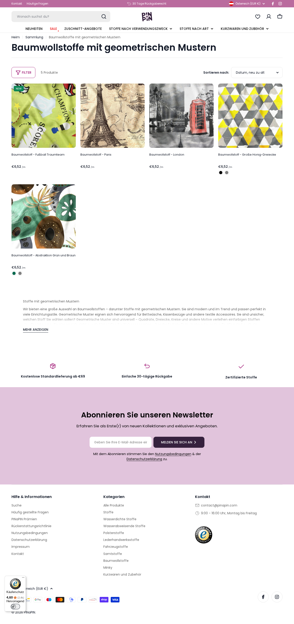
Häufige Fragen (37, 4)
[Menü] (23, 578)
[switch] (15, 606)
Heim (15, 37)
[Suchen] (104, 16)
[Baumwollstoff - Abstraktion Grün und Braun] (43, 216)
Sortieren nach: (216, 72)
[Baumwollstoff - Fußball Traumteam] (43, 116)
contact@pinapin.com (219, 505)
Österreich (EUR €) (247, 4)
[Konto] (268, 16)
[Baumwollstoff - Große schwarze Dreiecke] (220, 172)
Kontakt (16, 4)
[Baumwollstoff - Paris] (112, 116)
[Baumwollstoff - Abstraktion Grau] (20, 273)
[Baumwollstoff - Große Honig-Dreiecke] (250, 116)
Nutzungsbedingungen (173, 454)
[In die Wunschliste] (70, 90)
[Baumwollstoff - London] (181, 116)
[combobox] (60, 16)
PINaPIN (29, 612)
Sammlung (34, 37)
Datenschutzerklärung (144, 459)
